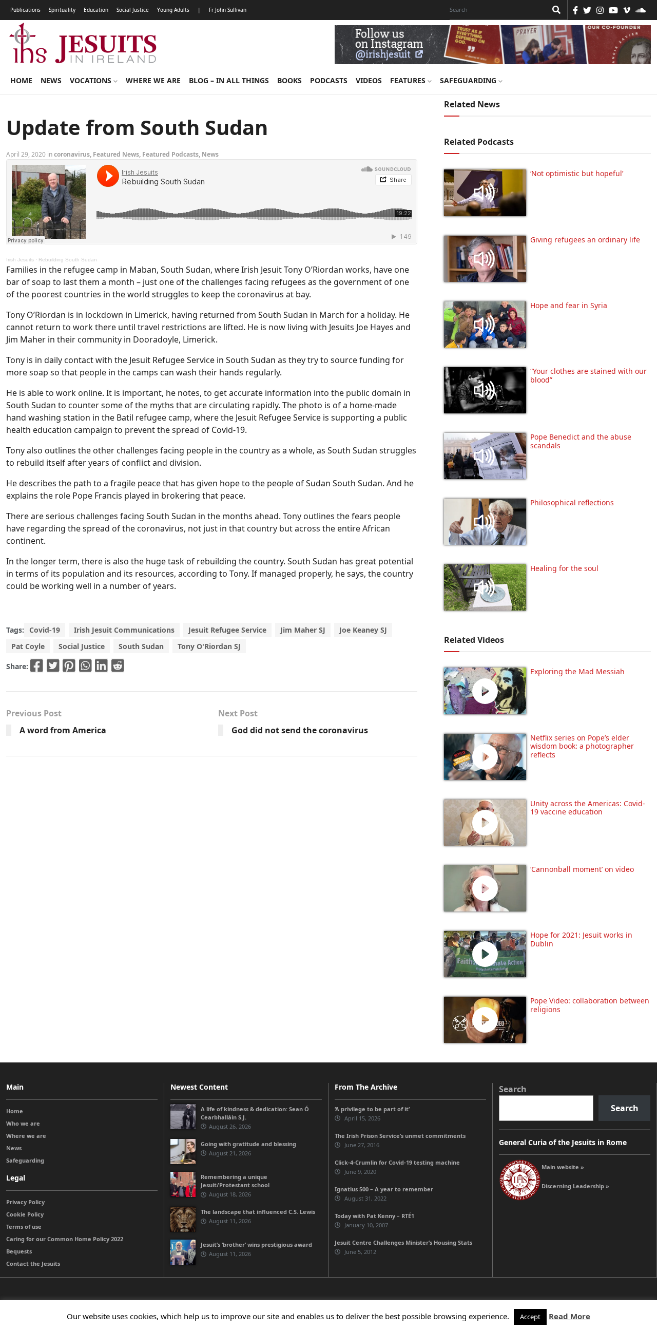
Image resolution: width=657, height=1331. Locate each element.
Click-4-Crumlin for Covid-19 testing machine (397, 1162)
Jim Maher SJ (302, 630)
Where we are (153, 80)
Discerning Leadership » (575, 1186)
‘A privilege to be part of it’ (372, 1109)
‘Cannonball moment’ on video (582, 869)
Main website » (563, 1167)
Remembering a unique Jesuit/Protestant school (235, 1181)
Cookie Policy (25, 1214)
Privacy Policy (25, 1202)
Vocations (91, 80)
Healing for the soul (564, 568)
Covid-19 (44, 630)
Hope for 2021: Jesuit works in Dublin (581, 939)
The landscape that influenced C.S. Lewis (258, 1211)
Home (21, 80)
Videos (369, 80)
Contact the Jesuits (33, 1263)
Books (289, 80)
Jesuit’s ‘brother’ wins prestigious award (256, 1244)
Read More (569, 1316)
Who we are (23, 1123)
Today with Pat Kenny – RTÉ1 (374, 1216)
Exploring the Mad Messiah (577, 671)
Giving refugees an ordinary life (585, 239)
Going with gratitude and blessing (248, 1144)
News (51, 80)
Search (513, 1089)
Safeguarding (469, 80)
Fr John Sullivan (227, 9)
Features (409, 80)
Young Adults (173, 9)
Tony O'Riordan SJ (209, 646)
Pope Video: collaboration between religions (589, 1005)
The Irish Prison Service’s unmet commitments (400, 1135)
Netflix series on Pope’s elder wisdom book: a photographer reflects (582, 746)
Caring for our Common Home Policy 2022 (64, 1239)
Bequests (19, 1251)
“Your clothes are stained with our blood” (588, 375)
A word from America (63, 730)
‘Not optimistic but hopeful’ (576, 173)
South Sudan (141, 646)
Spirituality (62, 9)
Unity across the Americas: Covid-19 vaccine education (587, 807)
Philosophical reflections (572, 502)
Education (96, 9)
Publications (25, 9)
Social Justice (133, 9)
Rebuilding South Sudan (67, 259)
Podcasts (328, 80)
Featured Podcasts (170, 154)
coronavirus (72, 154)
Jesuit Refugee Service (227, 630)
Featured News (116, 154)
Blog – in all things (229, 80)
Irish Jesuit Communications (124, 630)
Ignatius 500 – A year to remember (384, 1189)
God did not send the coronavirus (299, 730)
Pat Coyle (28, 646)
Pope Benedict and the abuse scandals (580, 441)
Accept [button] (530, 1316)
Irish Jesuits (20, 259)
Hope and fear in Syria (568, 305)
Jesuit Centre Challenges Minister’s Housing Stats (403, 1242)
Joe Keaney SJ (363, 630)
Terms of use (24, 1226)
